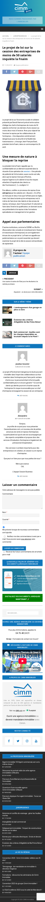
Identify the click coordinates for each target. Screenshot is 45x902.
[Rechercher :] (22, 613)
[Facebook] (9, 741)
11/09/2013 (8, 65)
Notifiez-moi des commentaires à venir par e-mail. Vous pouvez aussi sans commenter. (21, 539)
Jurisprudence (22, 807)
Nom (4, 512)
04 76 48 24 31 (23, 633)
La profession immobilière (22, 756)
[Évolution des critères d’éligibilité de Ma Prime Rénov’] (7, 322)
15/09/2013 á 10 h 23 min (22, 367)
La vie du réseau (22, 852)
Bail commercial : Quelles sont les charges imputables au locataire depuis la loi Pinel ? (27, 334)
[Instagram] (27, 741)
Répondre (24, 396)
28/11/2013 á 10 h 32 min (22, 418)
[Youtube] (36, 741)
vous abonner (26, 539)
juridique (12, 273)
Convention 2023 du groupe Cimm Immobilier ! (19, 883)
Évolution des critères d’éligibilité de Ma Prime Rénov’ (27, 321)
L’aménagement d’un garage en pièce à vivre (28, 308)
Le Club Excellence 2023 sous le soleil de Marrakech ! (22, 890)
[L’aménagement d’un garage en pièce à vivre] (7, 310)
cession (26, 171)
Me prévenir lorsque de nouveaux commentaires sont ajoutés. (20, 531)
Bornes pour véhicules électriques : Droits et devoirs (21, 837)
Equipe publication (21, 65)
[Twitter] (18, 741)
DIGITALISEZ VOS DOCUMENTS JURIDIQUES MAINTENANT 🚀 (22, 597)
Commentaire (7, 494)
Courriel (5, 519)
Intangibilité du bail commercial (14, 822)
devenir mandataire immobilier (20, 719)
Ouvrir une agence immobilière (21, 716)
